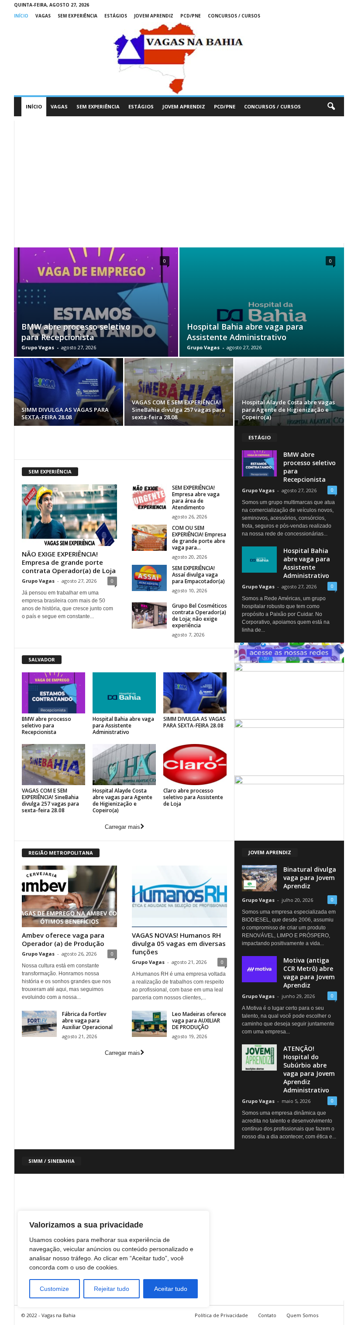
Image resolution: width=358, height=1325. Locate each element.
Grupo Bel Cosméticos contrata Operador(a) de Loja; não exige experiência (199, 615)
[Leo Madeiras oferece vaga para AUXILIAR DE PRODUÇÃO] (149, 1024)
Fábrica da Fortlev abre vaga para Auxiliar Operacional (87, 1020)
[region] (113, 1259)
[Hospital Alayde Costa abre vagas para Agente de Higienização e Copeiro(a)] (289, 393)
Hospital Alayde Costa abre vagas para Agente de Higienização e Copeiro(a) (288, 409)
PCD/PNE (190, 16)
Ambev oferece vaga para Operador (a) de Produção (63, 939)
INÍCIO (21, 16)
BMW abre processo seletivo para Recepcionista (75, 331)
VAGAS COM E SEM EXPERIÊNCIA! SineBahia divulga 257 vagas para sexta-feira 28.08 (178, 409)
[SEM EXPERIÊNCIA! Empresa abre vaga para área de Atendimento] (149, 497)
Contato (267, 1315)
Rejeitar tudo (111, 1288)
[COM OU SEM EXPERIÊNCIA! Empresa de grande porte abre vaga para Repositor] (149, 538)
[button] (331, 106)
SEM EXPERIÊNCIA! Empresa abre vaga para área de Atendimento (196, 497)
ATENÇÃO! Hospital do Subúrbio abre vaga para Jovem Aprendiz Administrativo (309, 1069)
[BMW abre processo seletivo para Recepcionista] (96, 311)
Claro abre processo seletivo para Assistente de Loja (193, 797)
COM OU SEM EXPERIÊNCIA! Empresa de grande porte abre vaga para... (199, 537)
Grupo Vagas (37, 347)
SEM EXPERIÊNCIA (77, 16)
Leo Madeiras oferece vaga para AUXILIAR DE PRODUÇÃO (199, 1020)
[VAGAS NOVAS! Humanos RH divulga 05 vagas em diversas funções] (179, 896)
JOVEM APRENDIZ (153, 16)
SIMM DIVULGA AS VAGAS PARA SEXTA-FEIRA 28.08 (65, 413)
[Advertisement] (179, 182)
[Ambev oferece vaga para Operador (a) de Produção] (69, 896)
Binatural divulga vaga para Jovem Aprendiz (309, 877)
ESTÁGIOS (115, 16)
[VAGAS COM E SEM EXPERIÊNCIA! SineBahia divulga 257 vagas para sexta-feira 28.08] (178, 393)
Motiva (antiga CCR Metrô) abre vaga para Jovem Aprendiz (309, 972)
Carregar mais (122, 827)
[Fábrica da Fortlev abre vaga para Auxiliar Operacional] (39, 1024)
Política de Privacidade (221, 1315)
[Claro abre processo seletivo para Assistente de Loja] (195, 764)
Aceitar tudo (170, 1288)
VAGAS (43, 16)
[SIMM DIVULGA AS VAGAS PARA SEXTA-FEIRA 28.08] (68, 393)
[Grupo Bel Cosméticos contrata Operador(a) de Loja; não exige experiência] (149, 615)
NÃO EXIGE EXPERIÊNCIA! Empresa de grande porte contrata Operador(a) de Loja (69, 562)
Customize (54, 1288)
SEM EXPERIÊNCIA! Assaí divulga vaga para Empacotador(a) (198, 574)
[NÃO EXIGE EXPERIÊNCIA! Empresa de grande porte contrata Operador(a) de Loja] (69, 515)
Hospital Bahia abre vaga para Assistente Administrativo (245, 331)
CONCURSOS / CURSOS (234, 16)
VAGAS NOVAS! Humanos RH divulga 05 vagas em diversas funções (179, 943)
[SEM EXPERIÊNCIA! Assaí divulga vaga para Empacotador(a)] (149, 578)
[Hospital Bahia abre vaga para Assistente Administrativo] (261, 311)
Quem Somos (302, 1315)
